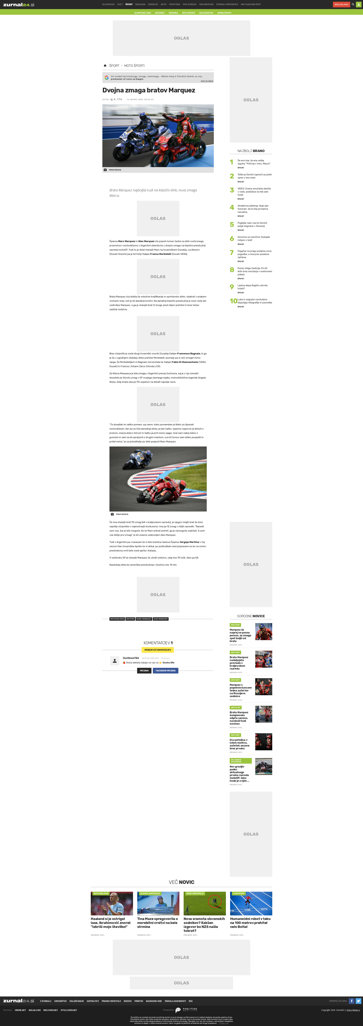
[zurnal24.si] (18, 4)
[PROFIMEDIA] (158, 478)
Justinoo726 (131, 658)
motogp (130, 619)
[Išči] (353, 4)
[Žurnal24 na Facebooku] (351, 1001)
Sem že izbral (207, 81)
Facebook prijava (166, 671)
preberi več (157, 650)
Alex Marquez (161, 619)
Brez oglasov (342, 4)
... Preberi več (223, 1023)
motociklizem (117, 619)
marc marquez (144, 619)
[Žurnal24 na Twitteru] (358, 1001)
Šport (114, 66)
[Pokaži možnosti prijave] (359, 4)
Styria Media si (353, 1010)
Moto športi (134, 66)
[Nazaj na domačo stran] (105, 66)
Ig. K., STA (116, 99)
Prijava (144, 671)
